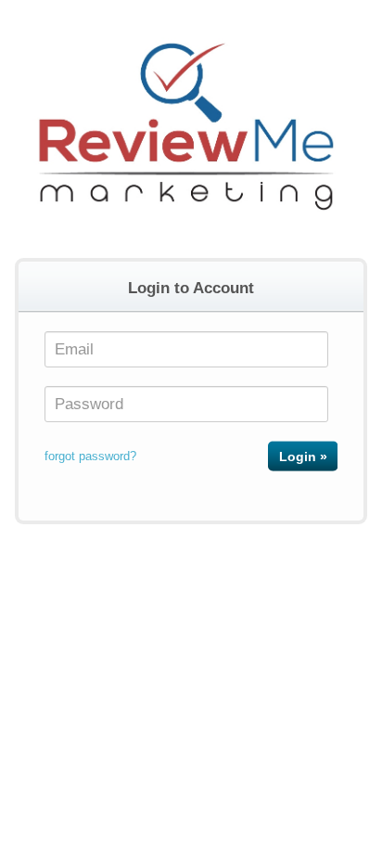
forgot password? (90, 456)
